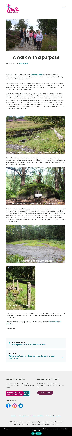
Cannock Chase (37, 75)
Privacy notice (23, 416)
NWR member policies (53, 416)
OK (33, 433)
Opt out (38, 433)
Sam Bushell (23, 64)
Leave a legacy (45, 393)
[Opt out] (70, 431)
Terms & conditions (37, 416)
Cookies (13, 416)
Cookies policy (36, 430)
